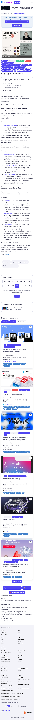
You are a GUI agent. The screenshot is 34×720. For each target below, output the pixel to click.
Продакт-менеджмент (19, 66)
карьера (10, 363)
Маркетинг (4, 60)
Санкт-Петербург (6, 652)
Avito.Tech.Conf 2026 (11, 520)
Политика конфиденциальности (10, 696)
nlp (23, 492)
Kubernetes (21, 639)
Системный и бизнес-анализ (24, 70)
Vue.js (19, 634)
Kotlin (2, 646)
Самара (20, 659)
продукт (23, 363)
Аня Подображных (9, 154)
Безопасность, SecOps (7, 66)
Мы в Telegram (16, 693)
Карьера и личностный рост (13, 345)
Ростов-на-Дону (5, 659)
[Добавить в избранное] (30, 327)
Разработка (27, 60)
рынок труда (16, 363)
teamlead (26, 533)
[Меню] (31, 2)
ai (4, 408)
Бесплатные (21, 321)
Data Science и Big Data (26, 64)
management (14, 533)
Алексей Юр (7, 200)
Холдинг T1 (8, 404)
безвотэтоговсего (10, 361)
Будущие (5, 321)
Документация (5, 693)
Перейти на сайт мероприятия (12, 588)
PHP (2, 639)
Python (3, 630)
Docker (19, 641)
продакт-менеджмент (9, 451)
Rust (2, 643)
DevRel (11, 62)
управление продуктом (9, 406)
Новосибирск (4, 657)
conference (6, 533)
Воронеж (20, 661)
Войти (17, 296)
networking (6, 535)
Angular (20, 637)
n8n (7, 492)
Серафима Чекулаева (10, 125)
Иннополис (21, 664)
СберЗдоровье (9, 490)
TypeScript (4, 634)
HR (15, 70)
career (6, 254)
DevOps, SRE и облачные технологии (10, 64)
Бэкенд (21, 68)
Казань (3, 664)
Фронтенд (27, 68)
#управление (18, 576)
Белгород (3, 655)
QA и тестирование (6, 68)
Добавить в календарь (11, 266)
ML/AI (14, 68)
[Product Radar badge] (11, 712)
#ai (13, 576)
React (19, 632)
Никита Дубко (8, 213)
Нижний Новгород (6, 661)
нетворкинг (6, 365)
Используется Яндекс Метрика (9, 702)
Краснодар (20, 655)
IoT (17, 68)
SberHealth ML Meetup (11, 479)
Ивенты (10, 13)
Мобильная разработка (7, 70)
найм (5, 363)
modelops (18, 492)
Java (2, 637)
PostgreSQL (21, 643)
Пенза (19, 652)
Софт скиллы (5, 62)
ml (4, 492)
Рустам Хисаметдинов (10, 165)
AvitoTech (8, 531)
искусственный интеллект (23, 406)
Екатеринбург (21, 650)
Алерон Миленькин (10, 174)
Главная (3, 13)
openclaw (14, 408)
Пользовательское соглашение (10, 700)
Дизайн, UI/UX (20, 60)
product (20, 533)
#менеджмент (7, 576)
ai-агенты (8, 408)
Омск (19, 657)
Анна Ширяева (8, 224)
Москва (13, 321)
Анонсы (18, 2)
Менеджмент (12, 60)
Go (2, 641)
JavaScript (3, 632)
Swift (19, 630)
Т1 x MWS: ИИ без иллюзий (13, 395)
